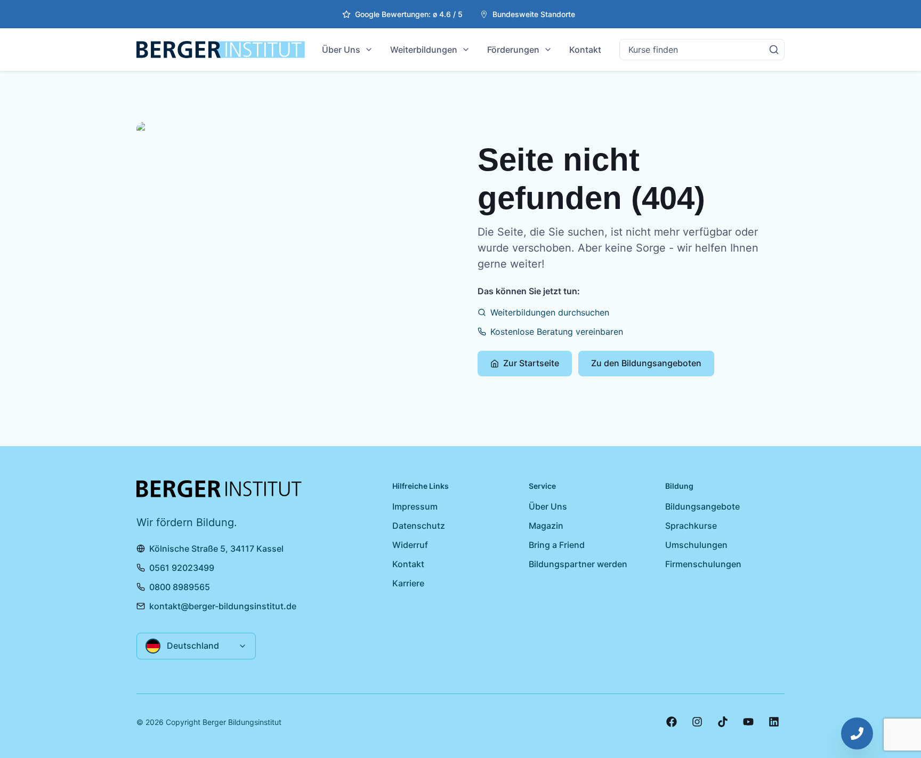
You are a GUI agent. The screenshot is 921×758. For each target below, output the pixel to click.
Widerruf (410, 544)
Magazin (546, 525)
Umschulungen (696, 544)
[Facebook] (671, 721)
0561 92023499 (181, 567)
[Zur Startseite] (220, 49)
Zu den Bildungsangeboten (646, 363)
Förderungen (513, 49)
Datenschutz (418, 525)
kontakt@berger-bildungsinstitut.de (222, 606)
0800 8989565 (179, 587)
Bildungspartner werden (578, 564)
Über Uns (341, 49)
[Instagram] (697, 721)
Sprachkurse (691, 525)
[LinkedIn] (774, 721)
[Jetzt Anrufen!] (857, 733)
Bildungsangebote (702, 506)
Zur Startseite (531, 363)
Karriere (408, 583)
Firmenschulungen (703, 564)
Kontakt (585, 49)
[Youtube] (748, 721)
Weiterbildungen (423, 49)
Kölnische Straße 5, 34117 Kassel (216, 548)
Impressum (415, 506)
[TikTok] (722, 721)
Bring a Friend (557, 544)
